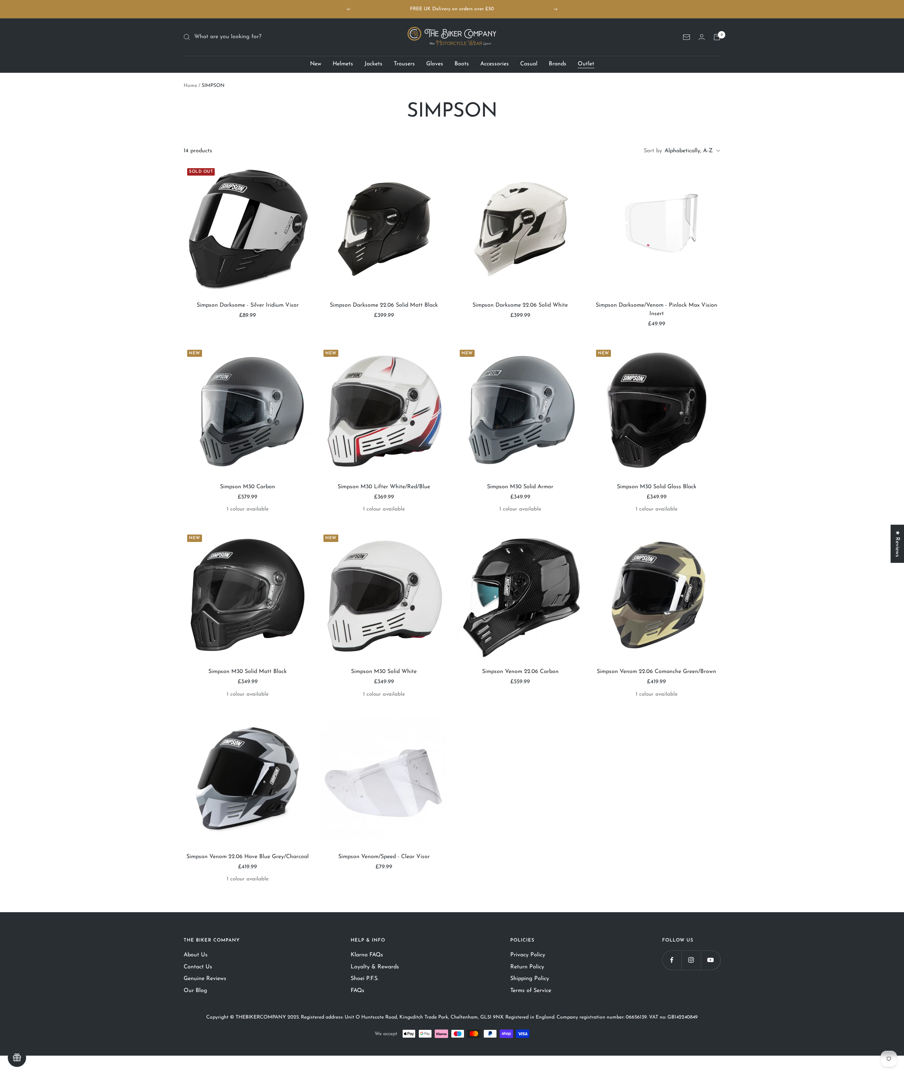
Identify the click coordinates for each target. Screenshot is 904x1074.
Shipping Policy (529, 978)
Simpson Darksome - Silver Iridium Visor (248, 305)
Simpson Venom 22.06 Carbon (520, 671)
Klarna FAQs (367, 955)
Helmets (343, 64)
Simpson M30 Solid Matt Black (247, 671)
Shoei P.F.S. (365, 978)
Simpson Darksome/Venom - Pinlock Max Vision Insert (656, 309)
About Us (196, 955)
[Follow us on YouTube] (710, 960)
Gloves (434, 64)
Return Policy (527, 967)
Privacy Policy (527, 955)
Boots (461, 64)
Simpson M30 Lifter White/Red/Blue (384, 487)
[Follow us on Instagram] (691, 960)
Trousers (404, 64)
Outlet (586, 64)
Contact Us (198, 967)
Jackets (373, 64)
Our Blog (195, 990)
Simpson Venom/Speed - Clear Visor (384, 857)
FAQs (357, 990)
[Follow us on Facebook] (672, 960)
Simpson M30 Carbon (247, 487)
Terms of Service (530, 990)
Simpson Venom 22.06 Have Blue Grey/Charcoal (247, 857)
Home (190, 85)
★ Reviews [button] (897, 543)
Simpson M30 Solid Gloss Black (656, 487)
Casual (528, 64)
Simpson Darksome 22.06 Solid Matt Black (384, 305)
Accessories (494, 64)
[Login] (701, 37)
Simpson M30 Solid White (384, 671)
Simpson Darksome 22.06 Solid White (520, 305)
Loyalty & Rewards (375, 967)
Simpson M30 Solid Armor (520, 487)
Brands (557, 64)
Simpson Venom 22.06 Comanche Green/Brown (656, 671)
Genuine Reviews (205, 978)
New (315, 64)
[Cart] (716, 37)
